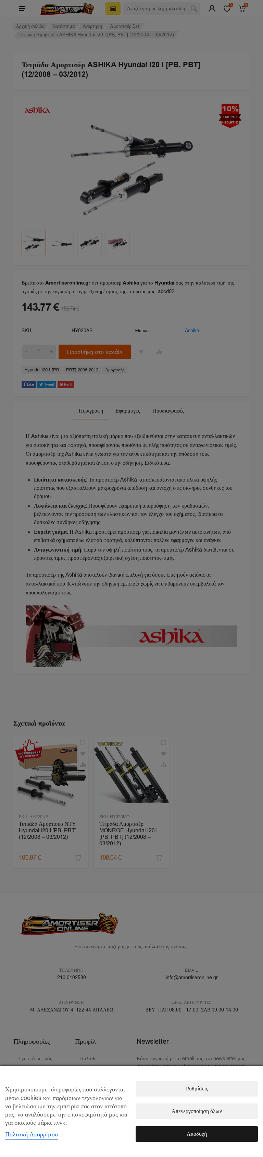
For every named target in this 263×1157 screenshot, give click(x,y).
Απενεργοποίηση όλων (197, 1111)
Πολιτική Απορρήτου (31, 1134)
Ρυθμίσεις (197, 1088)
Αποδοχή (197, 1134)
